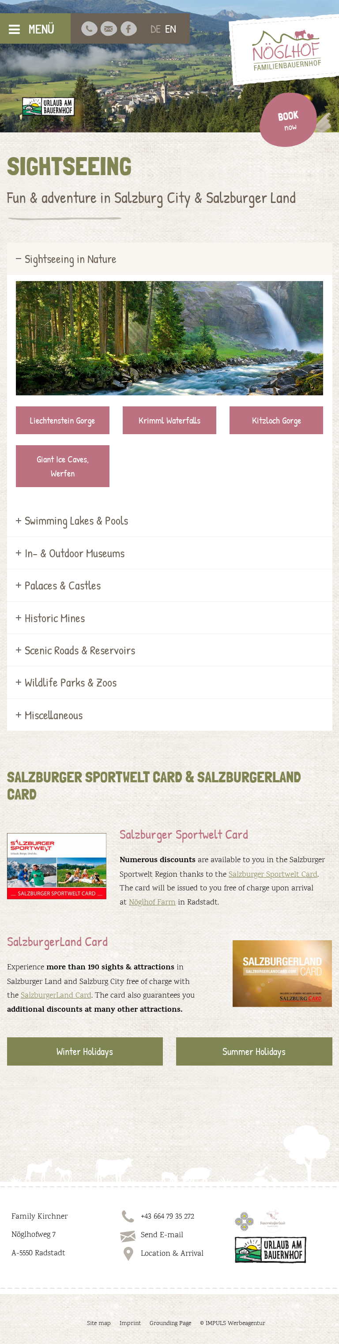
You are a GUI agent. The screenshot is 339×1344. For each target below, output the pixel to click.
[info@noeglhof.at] (108, 28)
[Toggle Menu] (14, 29)
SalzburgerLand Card (56, 996)
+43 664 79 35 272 (167, 1217)
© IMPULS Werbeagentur (232, 1323)
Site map (99, 1323)
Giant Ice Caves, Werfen (63, 466)
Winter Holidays (84, 1051)
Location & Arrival (172, 1254)
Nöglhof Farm (152, 903)
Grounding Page (170, 1323)
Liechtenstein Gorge (62, 420)
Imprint (130, 1323)
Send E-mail (162, 1235)
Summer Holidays (254, 1051)
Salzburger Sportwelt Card (273, 875)
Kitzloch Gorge (276, 420)
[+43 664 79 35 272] (89, 28)
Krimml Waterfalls (169, 420)
